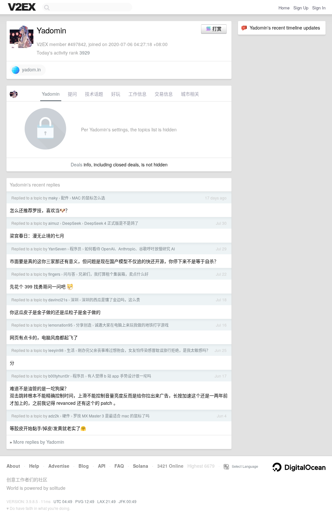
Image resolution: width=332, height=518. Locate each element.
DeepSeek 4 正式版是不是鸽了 (111, 223)
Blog (83, 466)
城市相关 (190, 93)
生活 (71, 350)
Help (34, 466)
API (101, 466)
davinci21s (57, 299)
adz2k (53, 415)
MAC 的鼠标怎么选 (88, 197)
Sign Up (300, 8)
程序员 (75, 248)
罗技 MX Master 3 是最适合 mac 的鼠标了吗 (111, 415)
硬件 (66, 415)
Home (284, 8)
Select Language (243, 466)
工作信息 (137, 93)
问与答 (69, 274)
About (13, 466)
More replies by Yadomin (38, 442)
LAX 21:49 (106, 501)
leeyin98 (56, 350)
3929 (84, 52)
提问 (72, 93)
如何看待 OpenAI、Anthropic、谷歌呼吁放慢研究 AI (130, 248)
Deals (76, 164)
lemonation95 (60, 325)
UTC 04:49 (62, 501)
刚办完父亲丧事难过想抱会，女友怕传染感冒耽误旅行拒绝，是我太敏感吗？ (144, 350)
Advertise (58, 466)
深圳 (74, 299)
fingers (54, 274)
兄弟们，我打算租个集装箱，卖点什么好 (113, 274)
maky (53, 197)
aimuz (53, 223)
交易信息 (164, 93)
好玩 (115, 93)
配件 (65, 197)
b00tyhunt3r (58, 376)
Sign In (319, 8)
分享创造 (83, 325)
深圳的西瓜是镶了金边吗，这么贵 (111, 299)
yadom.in (30, 69)
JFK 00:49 (127, 501)
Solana (140, 466)
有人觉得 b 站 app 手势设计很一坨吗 (119, 376)
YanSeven (57, 248)
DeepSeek (71, 223)
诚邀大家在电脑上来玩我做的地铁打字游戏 (132, 325)
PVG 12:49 (84, 501)
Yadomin (51, 93)
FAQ (119, 466)
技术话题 (94, 93)
